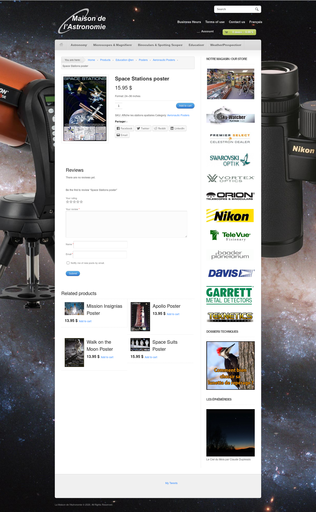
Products (105, 60)
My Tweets (171, 483)
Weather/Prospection (224, 46)
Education (195, 46)
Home (91, 60)
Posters (143, 60)
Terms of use (215, 22)
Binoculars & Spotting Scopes (158, 46)
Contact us (237, 22)
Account (207, 31)
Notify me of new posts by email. (87, 263)
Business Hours (189, 22)
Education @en (125, 60)
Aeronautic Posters (164, 60)
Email (69, 254)
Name (70, 244)
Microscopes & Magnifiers (111, 46)
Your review (73, 209)
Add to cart (185, 105)
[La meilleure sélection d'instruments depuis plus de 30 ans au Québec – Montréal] (82, 35)
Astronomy (77, 46)
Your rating (71, 198)
